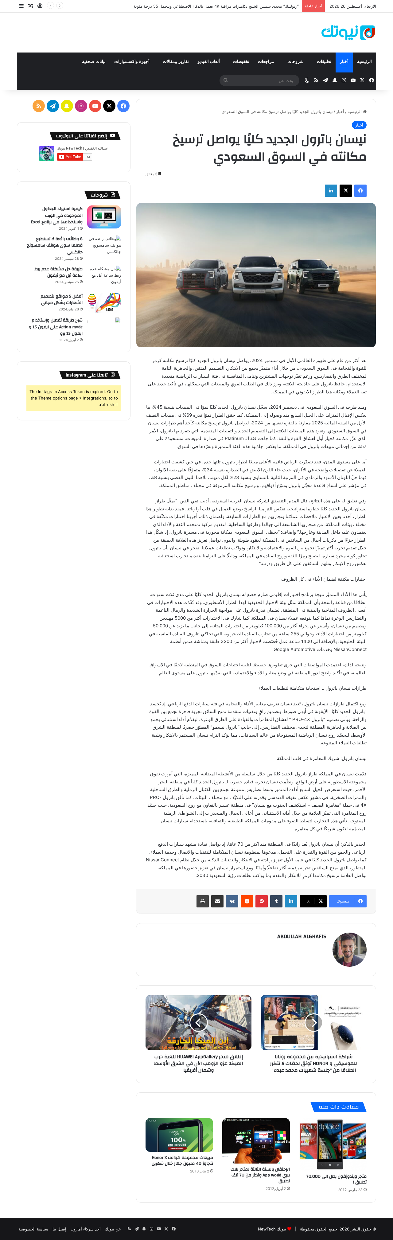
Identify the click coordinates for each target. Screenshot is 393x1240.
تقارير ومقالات (176, 61)
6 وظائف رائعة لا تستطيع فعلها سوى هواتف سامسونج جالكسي (55, 245)
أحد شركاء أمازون (86, 1228)
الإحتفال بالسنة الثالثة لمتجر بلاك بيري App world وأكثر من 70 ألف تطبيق (260, 1175)
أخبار (344, 61)
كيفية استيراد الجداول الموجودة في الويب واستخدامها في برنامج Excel (57, 215)
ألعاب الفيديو (209, 61)
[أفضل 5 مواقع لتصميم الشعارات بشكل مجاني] (104, 303)
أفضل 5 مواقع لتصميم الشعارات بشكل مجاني (62, 299)
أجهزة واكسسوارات (132, 61)
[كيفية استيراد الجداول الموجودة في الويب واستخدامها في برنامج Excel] (104, 216)
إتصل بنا (59, 1228)
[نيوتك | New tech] (348, 32)
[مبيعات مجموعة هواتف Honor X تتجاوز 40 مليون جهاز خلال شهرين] (179, 1135)
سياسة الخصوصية (33, 1228)
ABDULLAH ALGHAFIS (301, 936)
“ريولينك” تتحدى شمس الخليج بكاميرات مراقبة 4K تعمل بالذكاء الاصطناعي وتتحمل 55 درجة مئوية (216, 6)
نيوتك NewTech (272, 1228)
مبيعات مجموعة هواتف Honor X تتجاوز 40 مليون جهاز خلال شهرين (182, 1161)
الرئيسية (364, 61)
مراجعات (266, 61)
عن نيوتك (113, 1228)
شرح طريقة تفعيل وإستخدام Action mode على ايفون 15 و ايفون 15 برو (56, 326)
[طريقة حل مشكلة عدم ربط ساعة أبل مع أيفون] (104, 277)
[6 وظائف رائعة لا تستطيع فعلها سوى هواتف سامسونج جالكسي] (104, 247)
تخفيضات (241, 61)
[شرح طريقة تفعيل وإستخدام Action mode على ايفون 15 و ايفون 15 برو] (104, 328)
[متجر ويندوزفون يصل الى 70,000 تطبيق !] (333, 1144)
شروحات (296, 61)
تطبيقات (324, 61)
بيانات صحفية (94, 61)
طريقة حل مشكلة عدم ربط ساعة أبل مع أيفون (58, 272)
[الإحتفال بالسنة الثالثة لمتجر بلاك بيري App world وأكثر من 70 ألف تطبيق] (256, 1141)
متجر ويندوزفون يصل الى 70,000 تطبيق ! (336, 1179)
